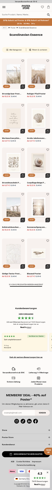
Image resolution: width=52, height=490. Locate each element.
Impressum (36, 461)
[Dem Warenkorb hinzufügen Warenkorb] (22, 86)
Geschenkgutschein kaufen (28, 454)
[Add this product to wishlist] (22, 61)
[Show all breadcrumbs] (5, 27)
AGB (12, 461)
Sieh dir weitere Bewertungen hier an (26, 357)
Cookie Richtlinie (23, 461)
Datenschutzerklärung (26, 465)
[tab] (42, 7)
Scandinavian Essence (27, 28)
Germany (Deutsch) (26, 479)
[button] (40, 479)
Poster (13, 28)
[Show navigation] (4, 7)
